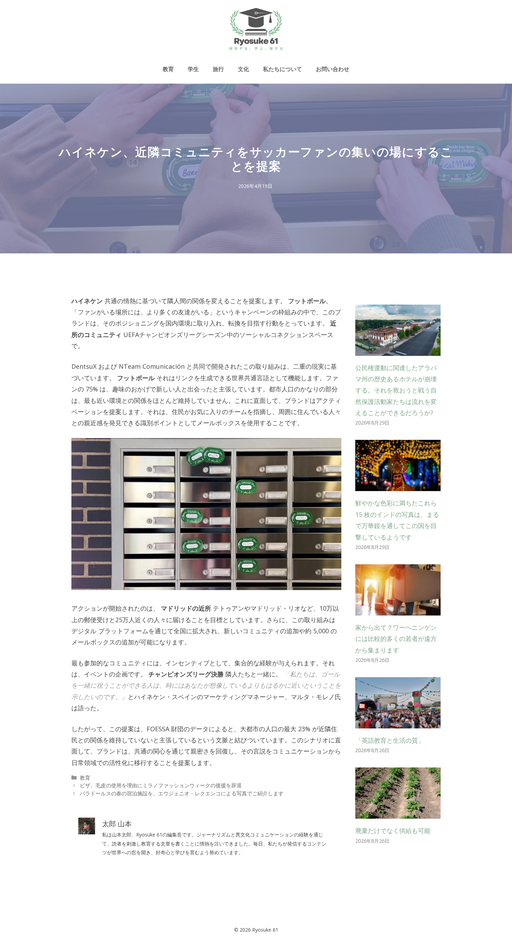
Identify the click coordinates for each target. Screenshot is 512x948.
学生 (193, 69)
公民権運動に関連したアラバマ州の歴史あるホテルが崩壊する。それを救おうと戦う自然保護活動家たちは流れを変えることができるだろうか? (396, 390)
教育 (168, 69)
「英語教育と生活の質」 (389, 740)
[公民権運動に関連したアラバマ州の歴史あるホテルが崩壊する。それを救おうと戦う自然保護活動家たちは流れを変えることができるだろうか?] (398, 350)
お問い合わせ (332, 69)
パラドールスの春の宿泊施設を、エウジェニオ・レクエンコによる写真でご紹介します (182, 793)
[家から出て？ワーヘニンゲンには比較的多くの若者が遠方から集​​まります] (398, 609)
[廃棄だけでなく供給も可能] (398, 813)
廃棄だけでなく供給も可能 (392, 830)
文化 (243, 69)
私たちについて (282, 69)
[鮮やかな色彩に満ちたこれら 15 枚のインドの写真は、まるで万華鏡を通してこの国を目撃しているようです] (398, 485)
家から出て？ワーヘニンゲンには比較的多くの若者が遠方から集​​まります (396, 638)
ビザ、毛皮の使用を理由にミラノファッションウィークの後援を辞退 (161, 785)
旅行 (218, 69)
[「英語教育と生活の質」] (398, 723)
